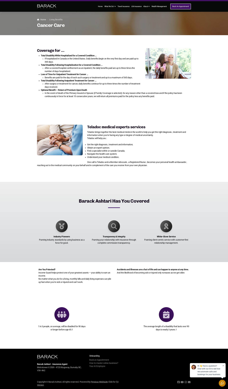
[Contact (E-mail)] (189, 382)
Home (43, 19)
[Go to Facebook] (178, 382)
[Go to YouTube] (182, 382)
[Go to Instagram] (185, 382)
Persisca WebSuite (99, 382)
